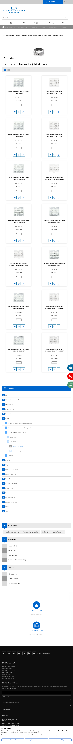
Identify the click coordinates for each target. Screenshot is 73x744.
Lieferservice (12, 574)
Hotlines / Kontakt (14, 583)
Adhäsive (7, 460)
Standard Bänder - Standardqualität (31, 35)
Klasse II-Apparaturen (11, 474)
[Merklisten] (23, 112)
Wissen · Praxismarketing (49, 27)
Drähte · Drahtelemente (11, 469)
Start (3, 35)
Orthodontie (22, 27)
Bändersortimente (58, 35)
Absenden (6, 709)
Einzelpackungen (17, 451)
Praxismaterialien (10, 488)
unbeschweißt (47, 35)
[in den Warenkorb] (15, 112)
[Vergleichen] (19, 112)
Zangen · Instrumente (11, 502)
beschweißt (13, 437)
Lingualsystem (9, 404)
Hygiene (7, 395)
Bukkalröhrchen (9, 414)
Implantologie (10, 27)
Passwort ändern (8, 669)
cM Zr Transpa (58, 532)
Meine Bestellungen (8, 670)
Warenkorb (67, 22)
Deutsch (66, 2)
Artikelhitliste (7, 672)
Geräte (7, 507)
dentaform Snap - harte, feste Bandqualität (20, 423)
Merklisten (6, 674)
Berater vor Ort (13, 578)
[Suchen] (66, 18)
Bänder (18, 35)
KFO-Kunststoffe (10, 497)
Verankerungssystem (11, 483)
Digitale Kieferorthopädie (12, 400)
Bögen (7, 465)
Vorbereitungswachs (30, 532)
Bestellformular (8, 678)
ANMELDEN (52, 2)
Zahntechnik (34, 27)
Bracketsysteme (9, 409)
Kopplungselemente (11, 532)
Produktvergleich (8, 676)
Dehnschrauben (9, 493)
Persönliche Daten (8, 667)
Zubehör (10, 455)
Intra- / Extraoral (9, 479)
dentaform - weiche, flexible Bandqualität (19, 428)
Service (63, 27)
